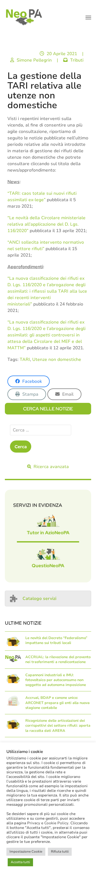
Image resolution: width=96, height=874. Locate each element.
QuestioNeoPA (48, 565)
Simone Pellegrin (34, 60)
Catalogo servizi (39, 598)
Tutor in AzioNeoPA (48, 532)
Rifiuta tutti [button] (60, 851)
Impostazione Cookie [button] (25, 851)
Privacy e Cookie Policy (47, 823)
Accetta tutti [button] (20, 862)
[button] (88, 17)
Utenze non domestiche (56, 359)
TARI (25, 359)
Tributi (76, 60)
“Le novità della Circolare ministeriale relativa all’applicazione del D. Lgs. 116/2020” (46, 224)
